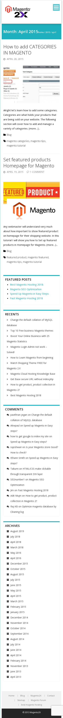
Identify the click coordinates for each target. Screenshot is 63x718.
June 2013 (15, 671)
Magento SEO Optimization (25, 289)
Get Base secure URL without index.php (31, 379)
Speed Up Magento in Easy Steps (29, 293)
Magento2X (36, 696)
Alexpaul (14, 425)
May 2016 (15, 552)
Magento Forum (38, 700)
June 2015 (15, 585)
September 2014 (19, 633)
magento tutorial (16, 145)
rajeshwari (16, 447)
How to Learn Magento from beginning (31, 357)
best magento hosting (31, 705)
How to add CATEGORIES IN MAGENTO (29, 49)
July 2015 (15, 579)
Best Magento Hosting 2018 (26, 284)
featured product (17, 257)
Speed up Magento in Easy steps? (28, 441)
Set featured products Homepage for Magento (28, 162)
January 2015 (17, 612)
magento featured (38, 257)
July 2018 (15, 536)
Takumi (14, 468)
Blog (9, 134)
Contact (51, 696)
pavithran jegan (18, 414)
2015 (47, 32)
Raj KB (14, 506)
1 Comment (37, 171)
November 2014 (19, 622)
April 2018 (15, 542)
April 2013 (15, 676)
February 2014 (18, 660)
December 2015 (19, 563)
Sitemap (21, 700)
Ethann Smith (17, 457)
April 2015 (15, 595)
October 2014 (17, 628)
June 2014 (15, 649)
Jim (12, 490)
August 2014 (17, 639)
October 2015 (17, 569)
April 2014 (15, 655)
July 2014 (15, 644)
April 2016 (15, 558)
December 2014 (19, 617)
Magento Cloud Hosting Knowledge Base (32, 373)
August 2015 (17, 574)
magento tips (38, 141)
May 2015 (15, 590)
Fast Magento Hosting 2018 (26, 298)
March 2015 (16, 601)
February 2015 (18, 606)
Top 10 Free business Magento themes (31, 330)
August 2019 (17, 531)
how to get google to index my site (29, 436)
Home (41, 32)
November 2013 (19, 666)
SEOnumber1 (17, 479)
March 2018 (16, 547)
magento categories (18, 141)
